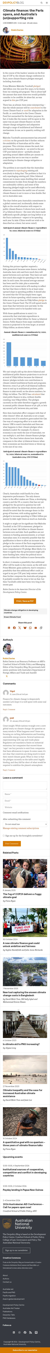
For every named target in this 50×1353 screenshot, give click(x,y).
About (5, 1275)
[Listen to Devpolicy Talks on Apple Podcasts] (36, 1332)
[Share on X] (19, 627)
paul (12, 718)
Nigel (12, 691)
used (26, 110)
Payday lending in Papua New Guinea (23, 1189)
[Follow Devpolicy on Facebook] (25, 1332)
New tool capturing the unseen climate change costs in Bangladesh (24, 994)
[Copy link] (41, 627)
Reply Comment (9, 709)
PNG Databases (9, 1318)
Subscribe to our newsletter (25, 1350)
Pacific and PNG (9, 1292)
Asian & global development (14, 1299)
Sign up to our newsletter (16, 1250)
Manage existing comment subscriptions (21, 828)
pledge (41, 300)
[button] (41, 3)
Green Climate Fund (12, 617)
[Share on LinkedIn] (9, 627)
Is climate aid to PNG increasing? (21, 1044)
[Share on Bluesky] (25, 627)
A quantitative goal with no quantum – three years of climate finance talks (24, 1144)
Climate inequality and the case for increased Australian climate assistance (22, 1093)
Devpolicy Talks (9, 1315)
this (13, 100)
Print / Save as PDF (25, 601)
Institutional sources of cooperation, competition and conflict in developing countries (25, 1172)
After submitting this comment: (17, 819)
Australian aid (8, 1289)
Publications (7, 1312)
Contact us (7, 1282)
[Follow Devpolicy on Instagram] (19, 1332)
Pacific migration (9, 1296)
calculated (36, 394)
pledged (36, 86)
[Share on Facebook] (14, 627)
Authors (6, 1279)
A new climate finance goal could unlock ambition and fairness (21, 945)
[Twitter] (7, 676)
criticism (7, 140)
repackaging (21, 170)
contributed (35, 108)
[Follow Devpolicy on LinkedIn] (13, 1332)
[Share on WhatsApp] (30, 627)
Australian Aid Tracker (11, 1308)
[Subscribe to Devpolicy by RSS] (30, 1332)
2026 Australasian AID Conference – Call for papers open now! (23, 1206)
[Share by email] (35, 627)
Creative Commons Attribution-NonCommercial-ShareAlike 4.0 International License (22, 1265)
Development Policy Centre (13, 1305)
